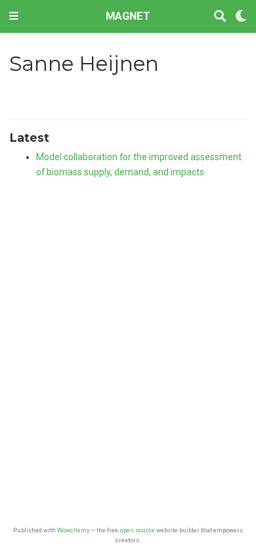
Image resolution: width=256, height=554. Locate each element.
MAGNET (128, 16)
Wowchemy (73, 530)
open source (137, 530)
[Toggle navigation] (13, 16)
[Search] (220, 16)
